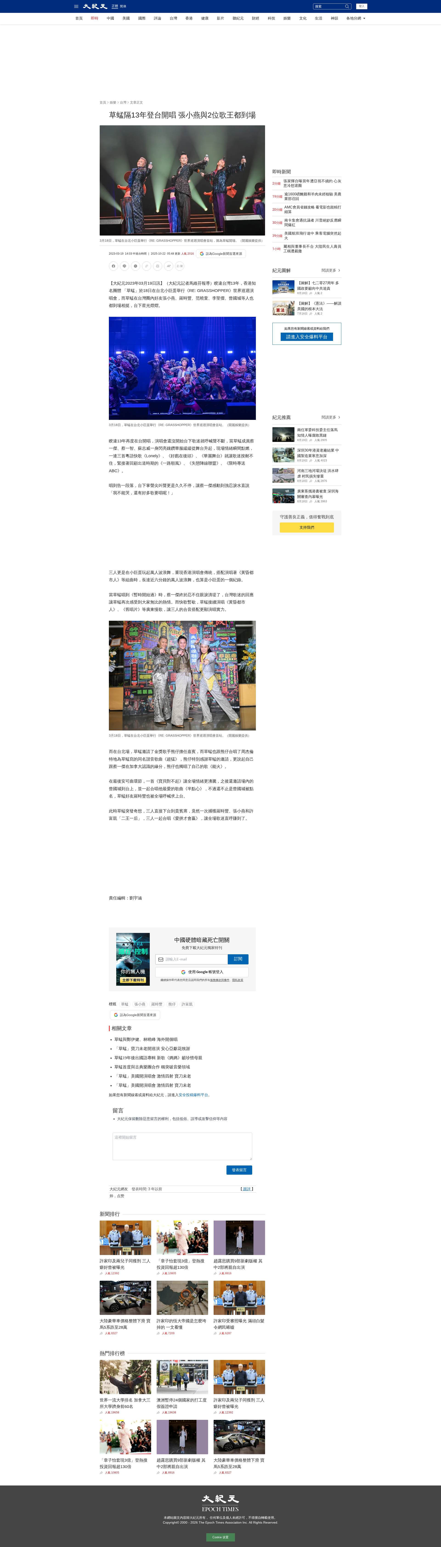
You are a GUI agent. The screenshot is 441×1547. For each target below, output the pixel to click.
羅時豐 (156, 1004)
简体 (123, 6)
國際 (142, 18)
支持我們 (307, 527)
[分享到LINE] (124, 266)
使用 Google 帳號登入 (205, 972)
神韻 (334, 18)
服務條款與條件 (219, 980)
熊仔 (172, 1004)
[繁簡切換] (179, 266)
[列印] (157, 266)
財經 (255, 18)
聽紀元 (238, 18)
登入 (362, 6)
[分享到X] (135, 266)
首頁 (79, 18)
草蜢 (124, 1004)
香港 (189, 18)
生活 (318, 18)
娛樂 (287, 18)
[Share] (102, 1273)
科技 (271, 18)
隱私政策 (237, 980)
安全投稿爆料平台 (193, 1095)
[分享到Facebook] (113, 266)
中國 (110, 18)
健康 (205, 18)
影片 (220, 18)
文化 (303, 18)
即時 (94, 18)
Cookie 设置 (220, 1537)
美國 (126, 18)
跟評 (247, 1189)
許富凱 (187, 1004)
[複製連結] (146, 266)
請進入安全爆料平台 (307, 336)
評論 (157, 18)
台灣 (173, 18)
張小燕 (139, 1004)
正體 (115, 6)
